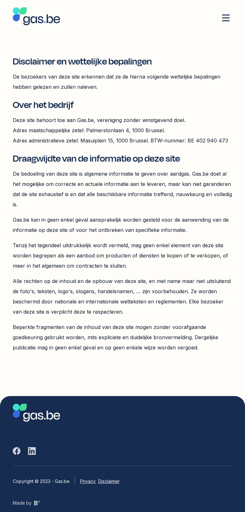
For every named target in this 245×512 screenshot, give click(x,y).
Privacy (88, 481)
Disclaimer (109, 481)
